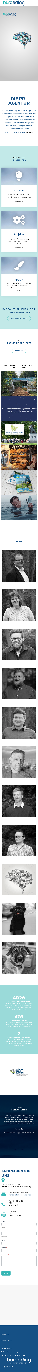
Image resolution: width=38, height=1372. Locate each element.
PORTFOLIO (19, 351)
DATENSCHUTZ (6, 1340)
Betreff (4, 1248)
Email (3, 1241)
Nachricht (5, 1255)
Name (3, 1222)
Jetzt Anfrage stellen (19, 318)
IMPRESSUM (5, 1334)
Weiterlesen (30, 132)
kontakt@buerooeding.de (20, 1194)
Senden (6, 1273)
